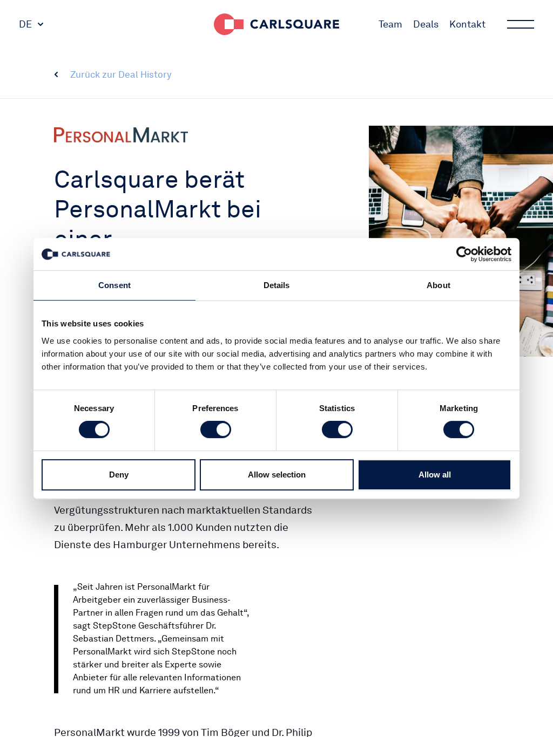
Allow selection (277, 474)
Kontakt (467, 24)
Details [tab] (277, 285)
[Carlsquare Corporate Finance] (276, 24)
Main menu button (520, 24)
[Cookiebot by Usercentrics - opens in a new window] (464, 254)
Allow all (435, 474)
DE (25, 24)
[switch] (215, 429)
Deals (426, 24)
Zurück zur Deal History (121, 74)
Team (390, 24)
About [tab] (438, 285)
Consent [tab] (114, 285)
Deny (119, 474)
